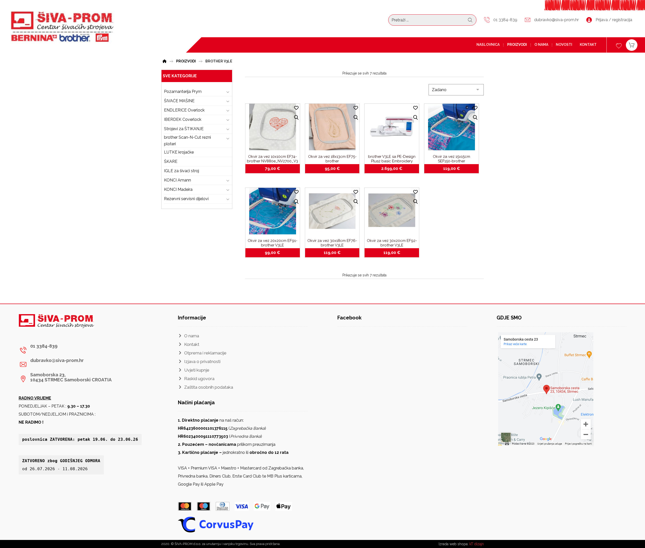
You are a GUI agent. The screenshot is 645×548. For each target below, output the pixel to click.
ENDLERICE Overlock (184, 110)
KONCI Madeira (178, 189)
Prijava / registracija (614, 19)
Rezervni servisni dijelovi (186, 198)
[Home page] (165, 60)
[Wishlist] (619, 45)
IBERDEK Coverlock (182, 119)
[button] (66, 350)
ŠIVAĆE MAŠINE (179, 100)
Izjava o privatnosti (202, 361)
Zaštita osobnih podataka (208, 387)
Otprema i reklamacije (205, 352)
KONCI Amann (177, 180)
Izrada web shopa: (453, 544)
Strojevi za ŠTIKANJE (184, 128)
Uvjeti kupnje (196, 370)
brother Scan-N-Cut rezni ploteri (187, 140)
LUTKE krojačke (179, 152)
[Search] (470, 20)
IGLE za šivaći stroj (181, 170)
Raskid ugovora (199, 378)
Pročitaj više (394, 168)
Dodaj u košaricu (275, 168)
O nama (191, 335)
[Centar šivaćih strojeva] (62, 27)
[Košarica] (631, 44)
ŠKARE (170, 161)
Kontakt (191, 344)
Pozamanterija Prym (183, 91)
